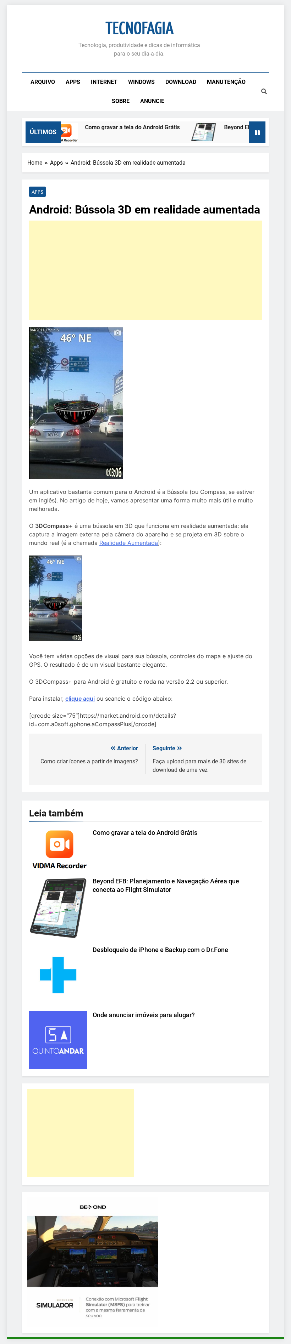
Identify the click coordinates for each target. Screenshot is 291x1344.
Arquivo (43, 82)
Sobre (121, 101)
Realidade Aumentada (128, 542)
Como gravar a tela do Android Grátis (119, 127)
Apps (73, 82)
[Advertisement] (145, 270)
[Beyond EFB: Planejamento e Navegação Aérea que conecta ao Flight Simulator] (190, 132)
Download (180, 82)
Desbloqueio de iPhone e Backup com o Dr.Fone (160, 949)
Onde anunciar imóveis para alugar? (144, 1015)
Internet (104, 82)
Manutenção (226, 82)
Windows (141, 82)
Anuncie (152, 101)
